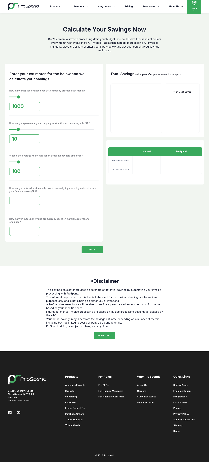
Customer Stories (146, 396)
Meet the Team (145, 402)
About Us (142, 385)
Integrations (180, 396)
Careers (141, 391)
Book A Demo (180, 385)
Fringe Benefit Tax (75, 408)
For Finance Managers (110, 391)
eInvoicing (71, 396)
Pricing (177, 408)
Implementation (182, 391)
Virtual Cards (72, 425)
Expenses (70, 402)
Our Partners (180, 402)
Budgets (69, 391)
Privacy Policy (181, 414)
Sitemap (177, 425)
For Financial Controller (111, 396)
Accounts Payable (75, 385)
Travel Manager (74, 419)
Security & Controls (184, 419)
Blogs (176, 431)
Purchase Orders (74, 414)
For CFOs (103, 385)
